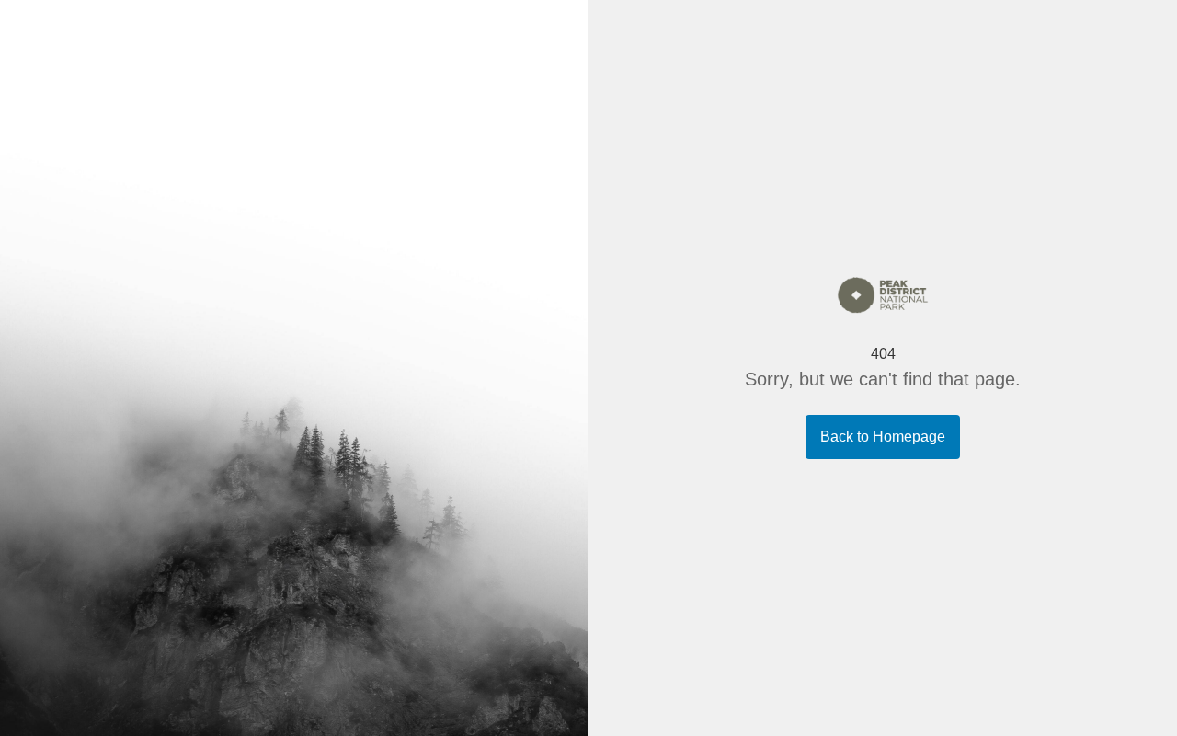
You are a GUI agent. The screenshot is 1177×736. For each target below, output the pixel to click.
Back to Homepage (882, 436)
